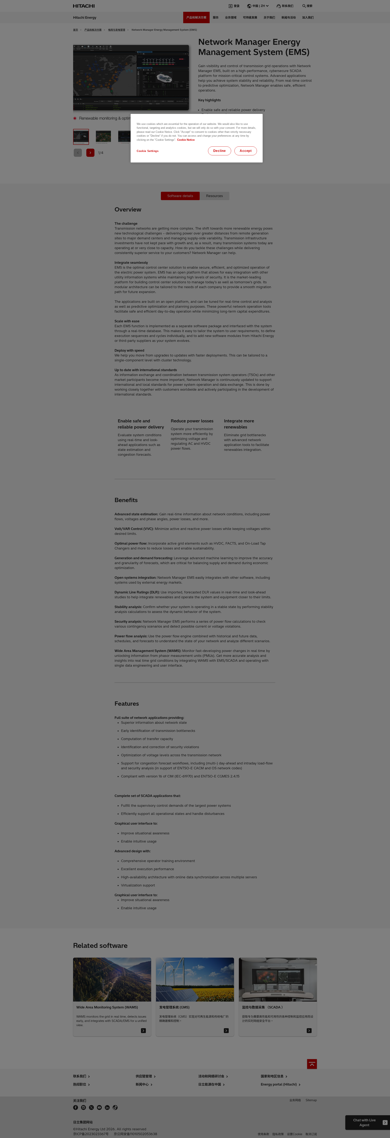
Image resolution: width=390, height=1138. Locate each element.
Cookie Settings (148, 151)
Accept (246, 151)
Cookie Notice (186, 139)
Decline (219, 151)
